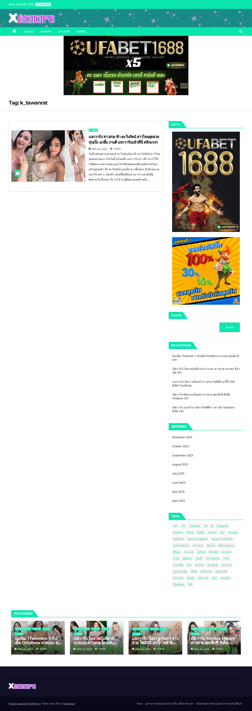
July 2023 (178, 473)
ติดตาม (211, 545)
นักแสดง (213, 552)
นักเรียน (81, 31)
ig (212, 526)
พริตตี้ (199, 558)
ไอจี (190, 584)
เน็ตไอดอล (206, 571)
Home (140, 703)
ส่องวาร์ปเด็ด (180, 571)
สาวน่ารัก (46, 31)
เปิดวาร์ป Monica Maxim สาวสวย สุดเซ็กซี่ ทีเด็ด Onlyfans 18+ (213, 642)
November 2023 (182, 437)
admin (117, 149)
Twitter (200, 532)
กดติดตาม (178, 539)
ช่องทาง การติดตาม (222, 539)
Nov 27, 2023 (25, 649)
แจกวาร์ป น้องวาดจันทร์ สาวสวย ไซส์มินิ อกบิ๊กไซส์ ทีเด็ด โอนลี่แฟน (155, 642)
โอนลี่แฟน (178, 584)
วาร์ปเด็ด (178, 565)
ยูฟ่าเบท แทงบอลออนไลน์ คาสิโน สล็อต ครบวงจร (169, 703)
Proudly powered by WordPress (24, 703)
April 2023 (178, 500)
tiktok (190, 532)
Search (176, 315)
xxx (222, 532)
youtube (232, 532)
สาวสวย (28, 31)
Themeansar (69, 703)
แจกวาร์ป (203, 578)
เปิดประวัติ (221, 571)
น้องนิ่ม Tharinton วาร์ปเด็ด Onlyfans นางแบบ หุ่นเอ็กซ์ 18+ (38, 642)
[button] (240, 31)
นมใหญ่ (201, 552)
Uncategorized (23, 629)
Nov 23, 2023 (84, 649)
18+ (175, 526)
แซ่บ (214, 578)
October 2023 (180, 446)
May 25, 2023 (99, 149)
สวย (189, 565)
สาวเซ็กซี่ (64, 31)
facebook (194, 526)
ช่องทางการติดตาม (198, 539)
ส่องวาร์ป (226, 565)
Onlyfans (178, 532)
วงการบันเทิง (212, 558)
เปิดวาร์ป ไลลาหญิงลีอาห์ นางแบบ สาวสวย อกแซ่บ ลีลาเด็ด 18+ (93, 642)
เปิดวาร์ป (178, 578)
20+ (183, 526)
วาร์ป (226, 558)
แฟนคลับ (225, 578)
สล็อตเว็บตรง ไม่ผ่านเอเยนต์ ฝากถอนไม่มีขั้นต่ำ (219, 703)
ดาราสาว (198, 545)
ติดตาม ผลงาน (226, 545)
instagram (222, 526)
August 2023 (180, 464)
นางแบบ (226, 552)
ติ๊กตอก (177, 552)
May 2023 (178, 491)
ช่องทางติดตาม (181, 545)
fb (205, 526)
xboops (212, 532)
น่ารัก (176, 558)
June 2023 (178, 482)
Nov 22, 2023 (143, 649)
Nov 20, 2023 (201, 649)
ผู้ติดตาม (187, 558)
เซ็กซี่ (194, 571)
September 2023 (182, 455)
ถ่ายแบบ (188, 552)
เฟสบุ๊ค (190, 578)
